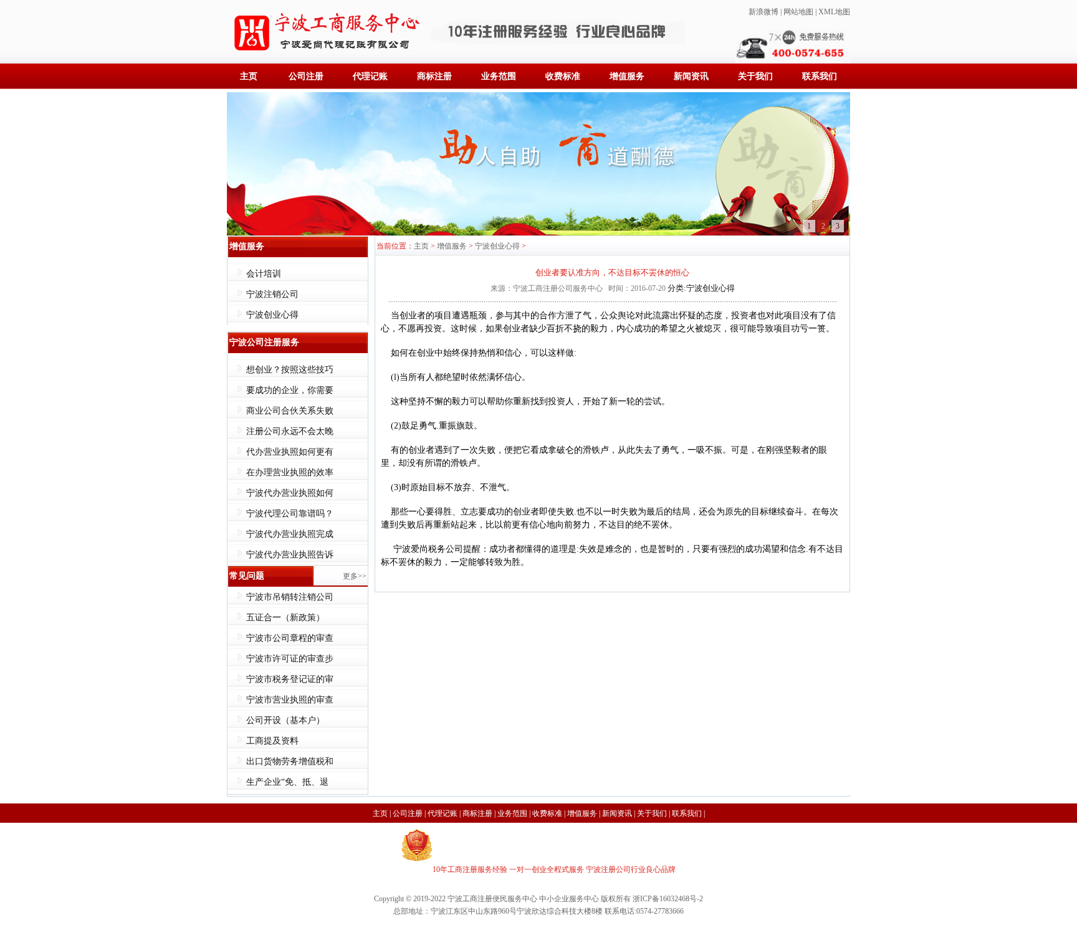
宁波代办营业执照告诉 (289, 554)
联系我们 (819, 76)
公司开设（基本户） (285, 720)
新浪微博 (763, 11)
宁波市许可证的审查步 (289, 658)
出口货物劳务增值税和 (289, 761)
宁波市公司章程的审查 (289, 638)
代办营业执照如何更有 (289, 452)
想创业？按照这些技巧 (289, 369)
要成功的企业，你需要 (289, 390)
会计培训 (263, 273)
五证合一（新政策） (285, 617)
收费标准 (562, 76)
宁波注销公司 (272, 294)
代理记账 (370, 76)
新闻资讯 (691, 76)
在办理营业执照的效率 (289, 472)
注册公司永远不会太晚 (289, 431)
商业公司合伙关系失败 (289, 410)
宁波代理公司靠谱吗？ (289, 513)
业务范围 (498, 76)
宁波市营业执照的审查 (289, 699)
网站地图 (798, 11)
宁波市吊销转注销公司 (289, 597)
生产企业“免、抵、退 (287, 782)
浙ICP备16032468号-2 (668, 898)
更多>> (354, 576)
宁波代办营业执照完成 (289, 534)
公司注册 (306, 76)
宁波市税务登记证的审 (289, 679)
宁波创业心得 (272, 315)
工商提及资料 (272, 741)
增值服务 (627, 76)
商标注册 (434, 76)
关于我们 (755, 76)
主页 (248, 76)
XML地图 (834, 11)
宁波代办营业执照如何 (289, 493)
